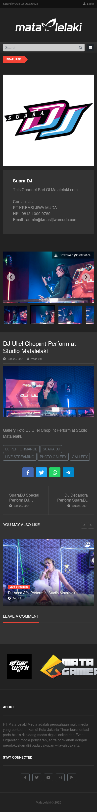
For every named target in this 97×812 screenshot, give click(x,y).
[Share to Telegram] (68, 472)
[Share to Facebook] (28, 472)
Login (90, 3)
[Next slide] (86, 277)
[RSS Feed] (71, 777)
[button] (15, 314)
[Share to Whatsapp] (54, 472)
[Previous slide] (11, 277)
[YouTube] (48, 777)
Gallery (80, 456)
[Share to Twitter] (41, 472)
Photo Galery (53, 456)
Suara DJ (51, 448)
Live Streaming (19, 456)
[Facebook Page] (25, 777)
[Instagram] (60, 777)
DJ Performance (21, 448)
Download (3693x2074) (75, 255)
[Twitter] (36, 777)
